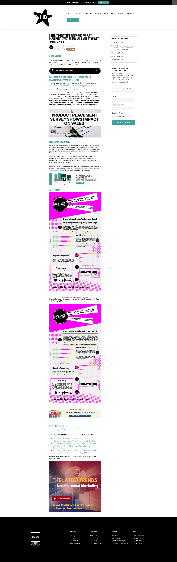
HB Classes (73, 538)
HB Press (93, 541)
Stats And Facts (118, 59)
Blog (112, 14)
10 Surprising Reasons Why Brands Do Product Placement (74, 443)
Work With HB (101, 14)
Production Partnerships (120, 543)
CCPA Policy (137, 541)
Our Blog (72, 536)
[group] (75, 71)
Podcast (121, 14)
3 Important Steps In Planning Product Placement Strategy (75, 450)
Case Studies (94, 538)
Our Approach (116, 538)
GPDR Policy (137, 543)
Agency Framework (83, 14)
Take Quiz (103, 2)
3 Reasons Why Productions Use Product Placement (72, 438)
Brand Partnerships (118, 541)
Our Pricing (115, 536)
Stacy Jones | (58, 46)
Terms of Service (139, 536)
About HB (93, 536)
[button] (52, 71)
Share (72, 49)
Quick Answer (118, 42)
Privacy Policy (138, 538)
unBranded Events (96, 543)
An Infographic (119, 56)
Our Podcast (73, 541)
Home (69, 14)
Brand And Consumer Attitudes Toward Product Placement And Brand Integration (124, 47)
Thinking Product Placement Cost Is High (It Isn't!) (71, 453)
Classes (130, 14)
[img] (93, 71)
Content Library (74, 543)
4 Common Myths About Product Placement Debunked (74, 441)
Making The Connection (121, 53)
